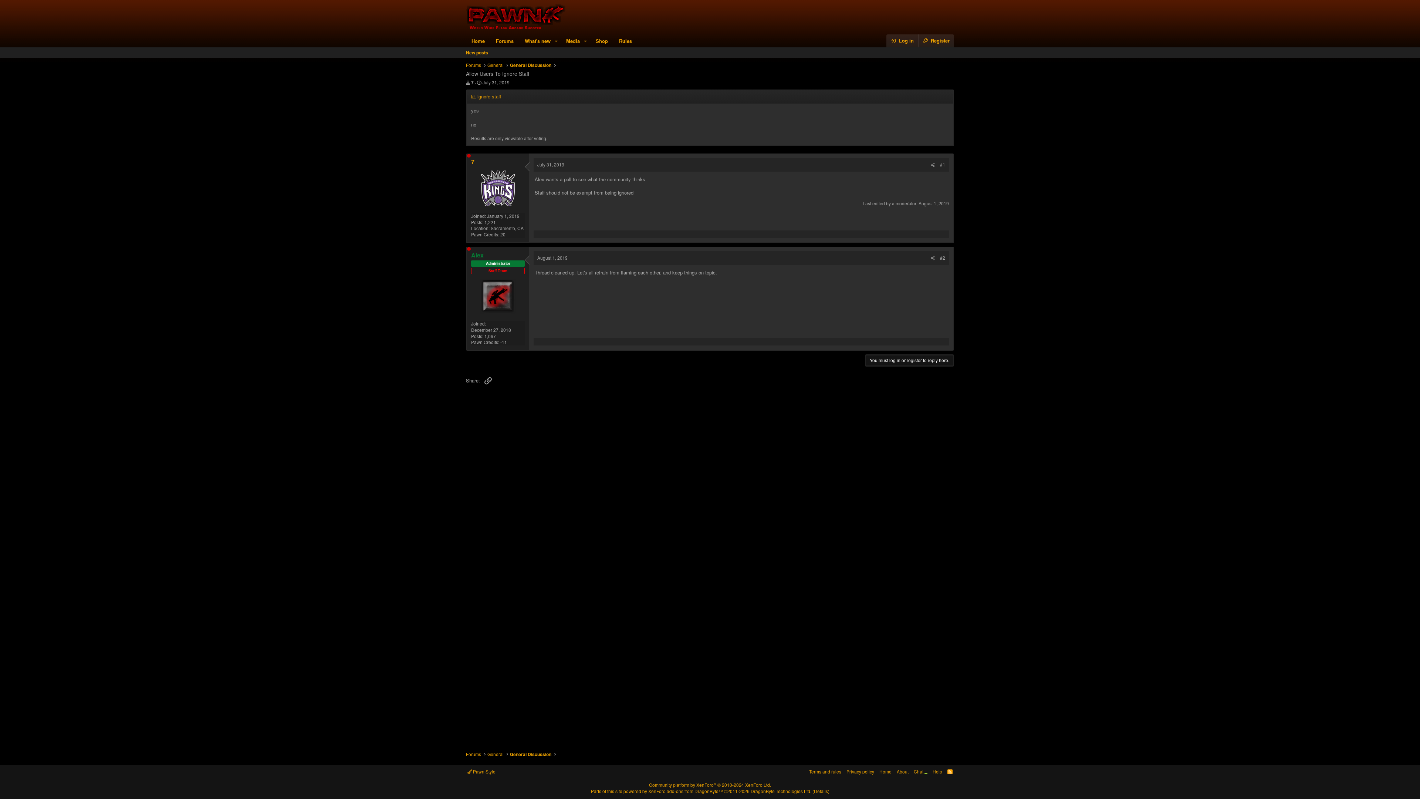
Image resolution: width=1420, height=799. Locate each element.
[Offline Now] (469, 156)
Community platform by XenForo (710, 785)
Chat (919, 771)
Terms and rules (825, 771)
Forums (505, 40)
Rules (625, 40)
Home (478, 40)
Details (821, 791)
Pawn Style (484, 771)
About (903, 771)
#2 (942, 257)
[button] (556, 41)
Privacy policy (860, 771)
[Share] (932, 165)
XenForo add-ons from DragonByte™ (685, 791)
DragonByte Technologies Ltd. (781, 791)
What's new (538, 40)
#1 (942, 164)
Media (573, 40)
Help (937, 771)
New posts (477, 52)
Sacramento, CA (507, 228)
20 (503, 234)
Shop (602, 40)
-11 (503, 342)
